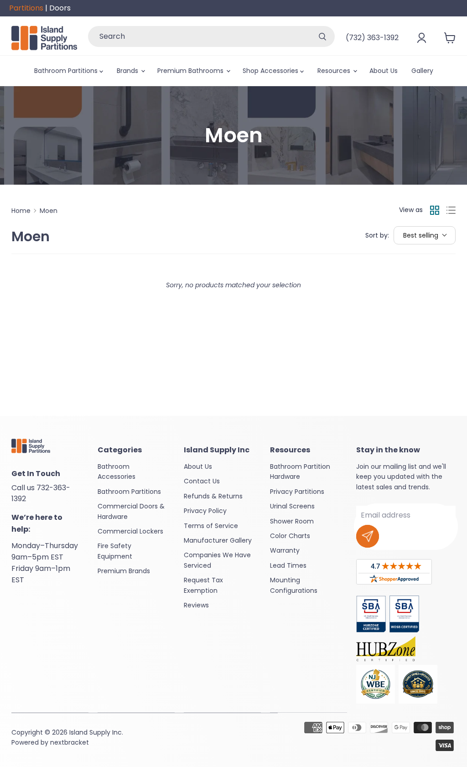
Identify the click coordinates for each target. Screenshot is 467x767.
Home (21, 210)
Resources (334, 70)
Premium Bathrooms (191, 70)
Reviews (196, 605)
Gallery (422, 70)
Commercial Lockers (130, 531)
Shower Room (292, 521)
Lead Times (288, 565)
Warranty (285, 550)
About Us (383, 70)
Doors (60, 8)
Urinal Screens (292, 506)
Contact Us (202, 481)
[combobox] (199, 36)
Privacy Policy (205, 510)
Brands (128, 70)
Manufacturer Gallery (218, 540)
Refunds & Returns (213, 496)
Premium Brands (124, 570)
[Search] (322, 36)
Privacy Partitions (297, 491)
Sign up (367, 536)
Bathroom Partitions (66, 70)
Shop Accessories (271, 70)
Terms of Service (211, 525)
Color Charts (290, 535)
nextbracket (69, 742)
